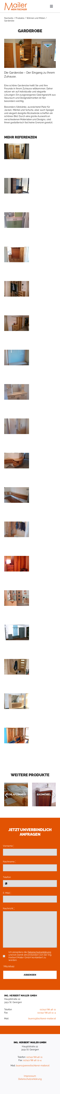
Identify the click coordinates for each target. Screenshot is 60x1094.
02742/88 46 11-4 (46, 1012)
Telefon (7, 877)
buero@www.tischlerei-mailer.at (32, 1065)
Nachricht (9, 908)
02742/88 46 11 (48, 1009)
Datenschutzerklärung (39, 952)
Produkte (20, 18)
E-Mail (7, 893)
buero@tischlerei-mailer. (41, 1018)
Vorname (8, 846)
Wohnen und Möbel (36, 18)
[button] (6, 795)
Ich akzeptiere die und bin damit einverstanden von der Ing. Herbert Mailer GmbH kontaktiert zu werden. (30, 956)
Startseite (8, 18)
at (55, 1018)
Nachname (9, 861)
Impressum (30, 1076)
